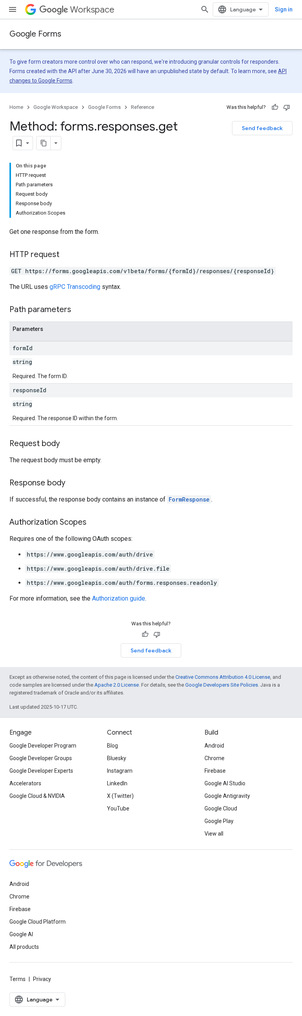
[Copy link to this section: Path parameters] (79, 310)
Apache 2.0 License (116, 685)
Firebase (215, 771)
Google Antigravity (227, 796)
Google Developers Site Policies (221, 685)
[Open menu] (12, 9)
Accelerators (25, 783)
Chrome (214, 758)
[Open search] (205, 9)
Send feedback (262, 128)
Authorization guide (118, 598)
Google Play (219, 821)
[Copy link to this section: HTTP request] (67, 255)
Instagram (120, 771)
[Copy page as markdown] (44, 143)
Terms (17, 979)
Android (214, 745)
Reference (142, 107)
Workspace (92, 9)
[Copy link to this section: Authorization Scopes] (94, 522)
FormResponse (189, 499)
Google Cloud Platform (37, 922)
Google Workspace (55, 107)
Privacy (42, 979)
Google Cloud (220, 808)
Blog (112, 745)
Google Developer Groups (40, 758)
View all (213, 833)
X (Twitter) (120, 796)
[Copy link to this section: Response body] (73, 483)
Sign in (284, 9)
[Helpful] (275, 107)
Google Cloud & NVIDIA (37, 796)
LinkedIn (117, 783)
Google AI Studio (224, 783)
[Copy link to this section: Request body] (68, 444)
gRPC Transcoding (75, 286)
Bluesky (116, 758)
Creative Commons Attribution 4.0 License (222, 677)
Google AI (21, 934)
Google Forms (35, 34)
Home (16, 107)
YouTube (118, 808)
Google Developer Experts (41, 771)
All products (24, 947)
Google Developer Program (42, 745)
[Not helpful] (287, 107)
